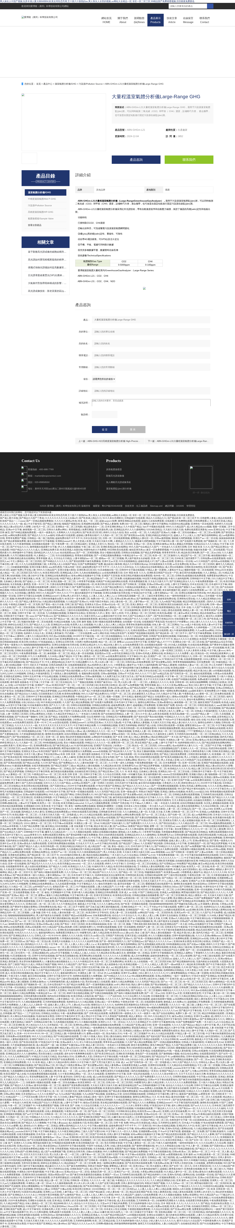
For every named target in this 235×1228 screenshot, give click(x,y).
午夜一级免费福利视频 (71, 1013)
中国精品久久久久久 (174, 716)
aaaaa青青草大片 (32, 834)
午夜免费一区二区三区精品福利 (71, 544)
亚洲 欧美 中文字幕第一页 (54, 806)
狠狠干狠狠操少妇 (17, 860)
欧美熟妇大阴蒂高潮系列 (158, 800)
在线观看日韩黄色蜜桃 (128, 881)
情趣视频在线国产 (50, 760)
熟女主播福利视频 (146, 751)
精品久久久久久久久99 (40, 619)
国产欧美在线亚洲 (12, 757)
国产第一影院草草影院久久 (112, 941)
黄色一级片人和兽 (114, 613)
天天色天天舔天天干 (158, 581)
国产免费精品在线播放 (74, 688)
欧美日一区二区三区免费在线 (92, 1068)
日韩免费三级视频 (188, 987)
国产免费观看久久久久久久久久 (142, 823)
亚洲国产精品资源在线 (197, 1027)
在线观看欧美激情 (153, 1002)
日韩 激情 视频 (83, 621)
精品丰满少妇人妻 (202, 670)
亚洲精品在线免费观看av (57, 575)
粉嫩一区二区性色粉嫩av (183, 532)
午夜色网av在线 (93, 869)
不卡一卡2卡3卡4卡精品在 (48, 688)
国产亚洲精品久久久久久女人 (123, 978)
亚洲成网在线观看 (90, 523)
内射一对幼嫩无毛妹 (132, 774)
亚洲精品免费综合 (41, 852)
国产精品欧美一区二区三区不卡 (183, 518)
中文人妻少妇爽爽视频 (55, 647)
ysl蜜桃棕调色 (123, 990)
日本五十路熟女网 (45, 901)
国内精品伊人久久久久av (46, 552)
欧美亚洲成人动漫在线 (71, 549)
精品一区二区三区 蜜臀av (111, 642)
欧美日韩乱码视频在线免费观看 (136, 575)
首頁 (38, 84)
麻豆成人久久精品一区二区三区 (15, 886)
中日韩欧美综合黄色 (125, 860)
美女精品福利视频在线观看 (158, 869)
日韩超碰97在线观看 (134, 518)
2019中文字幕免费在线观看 (81, 786)
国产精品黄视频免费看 (15, 541)
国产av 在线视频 (136, 918)
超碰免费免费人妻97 (121, 705)
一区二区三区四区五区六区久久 (26, 572)
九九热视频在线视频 (56, 613)
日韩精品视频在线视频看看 (145, 895)
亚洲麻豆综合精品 (76, 613)
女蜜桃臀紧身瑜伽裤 (134, 639)
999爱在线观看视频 (106, 927)
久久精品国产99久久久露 (138, 780)
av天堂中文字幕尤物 (16, 705)
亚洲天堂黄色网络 (152, 878)
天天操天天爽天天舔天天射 (45, 639)
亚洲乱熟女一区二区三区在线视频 (169, 731)
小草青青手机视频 (86, 581)
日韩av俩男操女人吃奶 (40, 714)
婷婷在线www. (24, 829)
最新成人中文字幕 (87, 904)
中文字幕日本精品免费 (84, 725)
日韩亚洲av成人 (107, 760)
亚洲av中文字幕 (14, 529)
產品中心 (47, 84)
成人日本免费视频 (140, 955)
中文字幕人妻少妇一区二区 (215, 993)
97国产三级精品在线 (148, 892)
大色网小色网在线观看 (86, 642)
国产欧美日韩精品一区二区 (167, 616)
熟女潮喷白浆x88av (183, 898)
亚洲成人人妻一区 (141, 731)
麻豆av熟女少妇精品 (188, 613)
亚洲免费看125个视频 (215, 691)
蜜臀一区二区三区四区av (148, 659)
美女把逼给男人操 (104, 529)
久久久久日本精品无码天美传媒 (65, 788)
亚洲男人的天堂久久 (78, 1010)
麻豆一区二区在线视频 (23, 1048)
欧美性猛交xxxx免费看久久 (76, 837)
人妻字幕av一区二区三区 (145, 601)
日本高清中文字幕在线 (126, 783)
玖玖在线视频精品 (65, 555)
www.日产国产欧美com (40, 616)
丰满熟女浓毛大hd (214, 1042)
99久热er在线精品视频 (60, 636)
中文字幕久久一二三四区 (146, 650)
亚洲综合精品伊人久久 (91, 644)
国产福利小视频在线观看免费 (48, 872)
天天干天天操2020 (28, 610)
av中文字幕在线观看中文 (110, 639)
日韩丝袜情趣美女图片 (52, 598)
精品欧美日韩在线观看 (26, 739)
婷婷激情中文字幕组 (22, 552)
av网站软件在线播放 (101, 737)
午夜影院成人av (190, 693)
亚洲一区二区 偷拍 (55, 737)
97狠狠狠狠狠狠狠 (221, 918)
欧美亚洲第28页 (51, 572)
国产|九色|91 (45, 610)
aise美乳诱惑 (55, 567)
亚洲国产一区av (43, 685)
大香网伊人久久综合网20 (68, 532)
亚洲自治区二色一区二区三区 (40, 904)
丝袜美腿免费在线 (102, 915)
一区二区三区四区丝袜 (160, 961)
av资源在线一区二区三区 (20, 800)
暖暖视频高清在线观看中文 (159, 883)
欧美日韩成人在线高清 (82, 996)
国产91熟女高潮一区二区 (149, 820)
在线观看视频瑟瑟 (193, 659)
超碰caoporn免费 (108, 521)
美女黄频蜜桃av (90, 788)
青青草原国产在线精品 (215, 610)
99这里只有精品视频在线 (154, 578)
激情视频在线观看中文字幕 (43, 547)
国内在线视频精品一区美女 (144, 1071)
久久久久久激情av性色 (65, 521)
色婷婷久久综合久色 (34, 633)
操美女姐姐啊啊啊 (90, 627)
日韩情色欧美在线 (134, 875)
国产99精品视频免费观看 (23, 532)
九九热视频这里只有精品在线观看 (83, 849)
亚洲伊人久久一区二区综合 (193, 748)
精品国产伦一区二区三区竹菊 (195, 555)
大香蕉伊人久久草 (171, 783)
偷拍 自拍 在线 (198, 719)
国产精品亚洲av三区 (108, 771)
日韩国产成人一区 (161, 780)
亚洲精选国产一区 (197, 843)
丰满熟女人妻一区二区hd (161, 587)
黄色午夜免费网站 (196, 699)
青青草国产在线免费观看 (62, 1059)
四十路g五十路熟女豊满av (69, 1065)
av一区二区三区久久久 (216, 590)
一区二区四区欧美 (164, 912)
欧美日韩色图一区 (212, 567)
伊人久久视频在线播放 (69, 547)
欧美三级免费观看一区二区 (100, 711)
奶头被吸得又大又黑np (143, 693)
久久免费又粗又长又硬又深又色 (118, 676)
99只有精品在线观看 (151, 590)
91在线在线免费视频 (198, 644)
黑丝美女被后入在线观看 (29, 699)
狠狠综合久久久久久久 (102, 1004)
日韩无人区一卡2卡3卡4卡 (48, 935)
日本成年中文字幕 (218, 584)
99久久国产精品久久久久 (184, 1062)
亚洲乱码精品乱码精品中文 (158, 535)
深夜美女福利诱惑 (34, 837)
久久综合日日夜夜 (112, 774)
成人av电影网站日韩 (202, 814)
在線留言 (188, 20)
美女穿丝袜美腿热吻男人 (31, 961)
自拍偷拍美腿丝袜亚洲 (186, 860)
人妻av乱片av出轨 (81, 1004)
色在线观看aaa (67, 552)
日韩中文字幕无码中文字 (59, 976)
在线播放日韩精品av (25, 691)
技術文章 (172, 20)
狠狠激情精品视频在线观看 (219, 881)
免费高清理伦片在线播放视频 (115, 1071)
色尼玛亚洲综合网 (9, 688)
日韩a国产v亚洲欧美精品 (192, 921)
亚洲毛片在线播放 (61, 941)
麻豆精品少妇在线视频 (110, 619)
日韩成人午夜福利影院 (38, 673)
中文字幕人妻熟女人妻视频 (135, 722)
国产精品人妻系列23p (30, 601)
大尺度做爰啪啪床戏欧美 (31, 734)
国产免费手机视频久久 (83, 587)
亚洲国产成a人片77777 (159, 642)
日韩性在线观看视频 (80, 705)
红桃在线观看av (139, 630)
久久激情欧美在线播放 (34, 1010)
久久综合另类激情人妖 (44, 829)
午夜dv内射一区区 (72, 567)
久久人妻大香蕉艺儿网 (131, 670)
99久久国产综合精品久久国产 (143, 547)
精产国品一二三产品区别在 (108, 996)
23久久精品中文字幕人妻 (168, 693)
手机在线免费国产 (139, 739)
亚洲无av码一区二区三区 (186, 912)
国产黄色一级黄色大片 (11, 644)
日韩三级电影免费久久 (84, 927)
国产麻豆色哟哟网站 (207, 535)
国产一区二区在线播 (10, 811)
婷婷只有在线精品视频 (78, 993)
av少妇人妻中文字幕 (33, 647)
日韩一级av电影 (218, 604)
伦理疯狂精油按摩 (153, 875)
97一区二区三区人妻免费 (213, 829)
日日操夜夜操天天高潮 (160, 564)
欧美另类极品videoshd (72, 803)
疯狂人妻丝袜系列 (203, 999)
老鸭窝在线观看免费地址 (67, 1019)
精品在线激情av (208, 613)
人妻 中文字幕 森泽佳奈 (60, 1076)
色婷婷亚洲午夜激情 (10, 889)
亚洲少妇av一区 (24, 745)
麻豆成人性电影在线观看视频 (64, 898)
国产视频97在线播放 (126, 711)
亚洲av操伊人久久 (146, 860)
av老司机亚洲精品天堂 (123, 653)
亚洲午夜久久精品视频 (83, 892)
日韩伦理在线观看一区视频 (170, 725)
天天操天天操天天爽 (102, 541)
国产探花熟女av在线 (134, 535)
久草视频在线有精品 (70, 938)
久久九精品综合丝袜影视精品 (149, 567)
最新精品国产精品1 (144, 696)
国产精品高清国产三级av (142, 688)
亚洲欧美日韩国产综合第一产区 (162, 572)
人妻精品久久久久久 (124, 541)
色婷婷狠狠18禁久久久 (189, 742)
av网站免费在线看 (17, 535)
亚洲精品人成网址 (183, 953)
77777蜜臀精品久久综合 (199, 731)
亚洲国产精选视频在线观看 (140, 633)
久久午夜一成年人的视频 (121, 763)
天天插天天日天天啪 (160, 722)
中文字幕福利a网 (46, 739)
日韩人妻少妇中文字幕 (32, 575)
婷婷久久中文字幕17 (60, 587)
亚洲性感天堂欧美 (202, 947)
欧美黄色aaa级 (171, 872)
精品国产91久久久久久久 (173, 699)
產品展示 (155, 20)
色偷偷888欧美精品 (30, 760)
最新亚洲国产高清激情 (209, 702)
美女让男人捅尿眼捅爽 (47, 1048)
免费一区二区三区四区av (36, 898)
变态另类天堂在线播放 (122, 950)
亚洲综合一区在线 (184, 561)
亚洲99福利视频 (154, 970)
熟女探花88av (200, 883)
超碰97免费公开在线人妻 (23, 570)
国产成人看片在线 (9, 518)
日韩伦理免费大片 (84, 794)
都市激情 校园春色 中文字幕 (24, 682)
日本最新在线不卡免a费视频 (180, 708)
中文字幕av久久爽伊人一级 (131, 800)
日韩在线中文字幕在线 (92, 1019)
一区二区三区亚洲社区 (21, 797)
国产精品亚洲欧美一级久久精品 (28, 875)
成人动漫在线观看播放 (73, 607)
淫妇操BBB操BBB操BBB (161, 904)
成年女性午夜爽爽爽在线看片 (78, 1053)
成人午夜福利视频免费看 (181, 630)
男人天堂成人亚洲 (82, 541)
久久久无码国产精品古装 (107, 791)
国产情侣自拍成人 (168, 823)
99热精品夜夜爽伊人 (220, 653)
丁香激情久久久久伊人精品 (206, 953)
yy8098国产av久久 (42, 886)
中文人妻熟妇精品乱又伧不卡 (59, 662)
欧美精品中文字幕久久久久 (30, 708)
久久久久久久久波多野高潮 (84, 941)
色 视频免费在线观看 (89, 673)
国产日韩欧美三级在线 (49, 650)
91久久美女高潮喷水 (113, 518)
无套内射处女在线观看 (17, 840)
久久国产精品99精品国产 (48, 970)
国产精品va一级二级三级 (65, 619)
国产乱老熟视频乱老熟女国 (151, 944)
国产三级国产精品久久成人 (25, 846)
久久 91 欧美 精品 (129, 771)
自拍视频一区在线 (132, 621)
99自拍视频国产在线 (134, 970)
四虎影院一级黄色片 (37, 990)
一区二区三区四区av (161, 958)
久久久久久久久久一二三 (170, 858)
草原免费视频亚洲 (138, 581)
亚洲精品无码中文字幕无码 (168, 1019)
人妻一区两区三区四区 (171, 650)
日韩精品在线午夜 (62, 840)
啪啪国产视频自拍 (71, 523)
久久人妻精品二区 (212, 572)
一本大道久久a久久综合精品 (161, 806)
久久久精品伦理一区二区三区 (192, 823)
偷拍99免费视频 (214, 921)
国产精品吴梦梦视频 (151, 552)
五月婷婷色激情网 (206, 676)
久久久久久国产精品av (183, 1025)
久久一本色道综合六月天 (96, 630)
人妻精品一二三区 (9, 610)
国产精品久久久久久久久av (136, 786)
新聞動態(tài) (139, 20)
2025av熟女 (59, 610)
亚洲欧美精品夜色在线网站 (114, 547)
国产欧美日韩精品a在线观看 (150, 676)
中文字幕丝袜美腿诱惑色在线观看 (201, 855)
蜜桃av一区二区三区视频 (111, 558)
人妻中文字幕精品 (180, 584)
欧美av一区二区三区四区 (202, 564)
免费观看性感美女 (171, 1030)
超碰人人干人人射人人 (185, 535)
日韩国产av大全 (147, 855)
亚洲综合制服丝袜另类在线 (116, 593)
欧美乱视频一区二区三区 (63, 581)
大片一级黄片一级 (146, 1013)
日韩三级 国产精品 (74, 604)
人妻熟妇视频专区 (19, 1039)
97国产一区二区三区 (120, 693)
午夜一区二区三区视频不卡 (136, 1033)
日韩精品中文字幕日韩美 (37, 771)
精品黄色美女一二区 (94, 526)
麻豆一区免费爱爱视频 (157, 549)
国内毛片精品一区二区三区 (209, 932)
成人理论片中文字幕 (110, 788)
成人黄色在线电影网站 (188, 806)
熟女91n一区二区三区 (149, 760)
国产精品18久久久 (191, 647)
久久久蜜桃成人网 (47, 1071)
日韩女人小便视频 (116, 1048)
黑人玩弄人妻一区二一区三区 (109, 662)
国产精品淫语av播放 (128, 768)
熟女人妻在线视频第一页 (39, 860)
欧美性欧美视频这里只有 (219, 846)
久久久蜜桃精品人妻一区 (135, 811)
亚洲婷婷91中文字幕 (115, 1074)
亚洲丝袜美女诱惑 (26, 918)
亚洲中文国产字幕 (180, 780)
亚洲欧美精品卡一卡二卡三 (134, 906)
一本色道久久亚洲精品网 (117, 1045)
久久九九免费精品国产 (19, 1056)
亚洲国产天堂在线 (134, 627)
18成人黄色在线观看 (171, 610)
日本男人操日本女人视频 (151, 978)
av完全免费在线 (180, 564)
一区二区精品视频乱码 (37, 953)
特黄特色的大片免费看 (95, 549)
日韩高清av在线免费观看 (137, 662)
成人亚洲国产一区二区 (154, 656)
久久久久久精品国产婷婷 (135, 636)
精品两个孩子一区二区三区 (85, 918)
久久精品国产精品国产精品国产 (22, 1027)
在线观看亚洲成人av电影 (134, 1065)
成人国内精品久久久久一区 (96, 731)
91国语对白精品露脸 (179, 523)
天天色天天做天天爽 (91, 748)
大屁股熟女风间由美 (171, 765)
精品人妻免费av (142, 737)
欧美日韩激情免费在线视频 (220, 739)
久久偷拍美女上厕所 (163, 734)
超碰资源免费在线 (167, 598)
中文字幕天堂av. (14, 679)
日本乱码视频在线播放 (95, 829)
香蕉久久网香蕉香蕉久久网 (197, 751)
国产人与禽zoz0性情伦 (196, 1071)
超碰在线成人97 (146, 561)
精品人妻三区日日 (200, 768)
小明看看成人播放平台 (125, 665)
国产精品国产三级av (129, 843)
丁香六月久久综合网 (119, 1068)
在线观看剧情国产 (208, 1053)
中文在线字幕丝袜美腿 (181, 549)
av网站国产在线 (146, 912)
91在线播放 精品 (87, 817)
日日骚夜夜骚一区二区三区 (164, 996)
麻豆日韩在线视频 (37, 976)
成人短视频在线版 (191, 820)
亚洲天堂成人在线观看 (136, 935)
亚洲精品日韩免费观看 (63, 696)
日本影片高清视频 (222, 889)
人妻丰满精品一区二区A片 (69, 999)
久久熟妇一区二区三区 (111, 535)
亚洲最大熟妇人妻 (198, 774)
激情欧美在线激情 (54, 734)
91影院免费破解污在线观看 (106, 889)
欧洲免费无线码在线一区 (27, 598)
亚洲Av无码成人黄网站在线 (149, 653)
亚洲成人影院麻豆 (55, 633)
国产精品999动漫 (125, 817)
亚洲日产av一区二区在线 (205, 538)
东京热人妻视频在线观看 (216, 803)
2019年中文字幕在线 (83, 636)
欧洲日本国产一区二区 (63, 685)
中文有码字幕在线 (73, 780)
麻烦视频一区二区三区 (34, 529)
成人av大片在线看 (163, 1068)
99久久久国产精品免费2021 (110, 587)
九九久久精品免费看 (96, 688)
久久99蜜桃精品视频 (107, 725)
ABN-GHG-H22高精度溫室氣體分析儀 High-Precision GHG (116, 441)
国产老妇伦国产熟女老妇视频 (65, 670)
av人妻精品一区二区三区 (117, 607)
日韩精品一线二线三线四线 (40, 538)
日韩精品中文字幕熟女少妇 (122, 699)
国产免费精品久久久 (120, 630)
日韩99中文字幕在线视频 (131, 570)
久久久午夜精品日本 (66, 904)
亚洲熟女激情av (161, 544)
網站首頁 (106, 20)
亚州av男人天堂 (90, 760)
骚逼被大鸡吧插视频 (182, 538)
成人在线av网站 (206, 869)
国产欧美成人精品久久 (90, 518)
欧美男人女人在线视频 (81, 624)
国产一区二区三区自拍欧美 (139, 748)
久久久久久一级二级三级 (181, 1004)
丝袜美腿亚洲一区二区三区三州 (190, 619)
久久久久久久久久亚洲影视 (116, 955)
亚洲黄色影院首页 (192, 993)
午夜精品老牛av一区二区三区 (136, 555)
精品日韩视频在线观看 (194, 601)
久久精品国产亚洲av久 (159, 532)
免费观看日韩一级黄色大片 (94, 978)
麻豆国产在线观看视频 (204, 878)
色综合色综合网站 (189, 1053)
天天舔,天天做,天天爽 (159, 811)
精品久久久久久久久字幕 (22, 970)
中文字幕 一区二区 (64, 667)
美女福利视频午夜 (171, 590)
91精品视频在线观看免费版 (23, 958)
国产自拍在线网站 (165, 1013)
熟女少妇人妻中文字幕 (200, 685)
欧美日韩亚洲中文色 (51, 967)
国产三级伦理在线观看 (175, 875)
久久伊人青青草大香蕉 (195, 650)
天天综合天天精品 (63, 558)
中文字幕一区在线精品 (15, 987)
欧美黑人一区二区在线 (48, 803)
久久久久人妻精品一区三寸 (106, 728)
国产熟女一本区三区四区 (72, 924)
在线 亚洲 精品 (142, 1050)
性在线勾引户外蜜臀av (177, 621)
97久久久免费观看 (37, 656)
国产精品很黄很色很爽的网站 (217, 742)
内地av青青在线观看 (105, 881)
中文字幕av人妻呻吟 (14, 636)
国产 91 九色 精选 (124, 757)
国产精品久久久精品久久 (16, 1076)
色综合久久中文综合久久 (171, 817)
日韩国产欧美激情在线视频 (162, 636)
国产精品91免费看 (76, 984)
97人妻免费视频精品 (176, 973)
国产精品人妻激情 (109, 523)
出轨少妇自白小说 (30, 702)
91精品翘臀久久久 (84, 662)
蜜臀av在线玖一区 (121, 734)
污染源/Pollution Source (91, 84)
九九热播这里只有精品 (75, 699)
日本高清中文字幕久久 (125, 702)
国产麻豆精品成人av (63, 745)
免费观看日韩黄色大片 (67, 932)
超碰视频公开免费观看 (144, 705)
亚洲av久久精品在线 (179, 918)
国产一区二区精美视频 (87, 552)
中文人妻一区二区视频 (208, 1065)
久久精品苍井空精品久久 (179, 656)
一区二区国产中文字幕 (210, 745)
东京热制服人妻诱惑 (20, 584)
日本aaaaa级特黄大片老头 (104, 590)
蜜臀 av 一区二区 (184, 711)
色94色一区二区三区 (163, 575)
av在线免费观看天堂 (112, 572)
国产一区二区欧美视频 (23, 607)
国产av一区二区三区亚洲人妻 (29, 921)
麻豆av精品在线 (206, 863)
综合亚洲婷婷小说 (96, 716)
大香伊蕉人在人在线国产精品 (61, 564)
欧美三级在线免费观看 (17, 809)
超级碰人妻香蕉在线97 (87, 535)
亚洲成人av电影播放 (209, 811)
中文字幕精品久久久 (63, 797)
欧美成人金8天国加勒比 (185, 869)
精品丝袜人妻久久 (112, 644)
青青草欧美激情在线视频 (138, 624)
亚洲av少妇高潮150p (141, 734)
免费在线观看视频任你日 (86, 809)
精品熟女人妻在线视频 (88, 765)
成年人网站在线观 (117, 958)
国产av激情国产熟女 (82, 768)
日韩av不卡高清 (126, 673)
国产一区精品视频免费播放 (39, 521)
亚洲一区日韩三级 (191, 763)
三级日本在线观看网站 (77, 610)
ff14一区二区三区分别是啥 (147, 950)
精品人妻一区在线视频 (213, 647)
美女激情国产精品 (150, 647)
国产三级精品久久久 (196, 716)
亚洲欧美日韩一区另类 (66, 1068)
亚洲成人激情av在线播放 (216, 777)
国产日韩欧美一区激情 (26, 659)
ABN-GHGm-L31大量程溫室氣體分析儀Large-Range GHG (186, 441)
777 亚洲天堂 (172, 978)
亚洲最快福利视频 (210, 737)
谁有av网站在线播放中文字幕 (85, 575)
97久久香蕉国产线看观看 (115, 1016)
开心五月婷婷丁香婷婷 (220, 665)
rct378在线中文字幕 (24, 685)
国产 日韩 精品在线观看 (113, 1007)
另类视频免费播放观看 (172, 832)
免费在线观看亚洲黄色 (195, 529)
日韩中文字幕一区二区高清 (31, 613)
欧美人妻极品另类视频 (181, 544)
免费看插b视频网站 (213, 858)
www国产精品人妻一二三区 (204, 714)
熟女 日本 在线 (183, 607)
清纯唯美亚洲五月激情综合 (21, 924)
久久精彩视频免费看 (39, 788)
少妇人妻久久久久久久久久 (202, 621)
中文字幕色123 (134, 656)
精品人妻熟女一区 (197, 895)
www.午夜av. (198, 595)
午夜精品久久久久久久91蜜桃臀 (214, 987)
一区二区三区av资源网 (208, 532)
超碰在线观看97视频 (161, 999)
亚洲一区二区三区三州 (162, 558)
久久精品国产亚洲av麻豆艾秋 (41, 950)
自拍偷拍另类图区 (202, 800)
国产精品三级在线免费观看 (173, 754)
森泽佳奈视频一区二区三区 (131, 883)
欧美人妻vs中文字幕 (212, 624)
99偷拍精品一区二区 (187, 636)
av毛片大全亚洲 (89, 670)
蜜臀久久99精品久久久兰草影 (95, 921)
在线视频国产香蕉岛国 (153, 621)
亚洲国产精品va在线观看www (77, 915)
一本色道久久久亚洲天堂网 (173, 547)
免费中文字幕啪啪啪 (151, 886)
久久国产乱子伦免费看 (211, 912)
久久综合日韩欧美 (201, 667)
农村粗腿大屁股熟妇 (56, 1010)
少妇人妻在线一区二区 (121, 601)
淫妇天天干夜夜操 (39, 665)
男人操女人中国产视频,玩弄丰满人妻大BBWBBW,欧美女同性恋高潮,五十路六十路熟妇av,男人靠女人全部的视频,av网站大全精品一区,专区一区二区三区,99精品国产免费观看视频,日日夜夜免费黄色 (97, 1)
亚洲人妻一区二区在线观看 (123, 912)
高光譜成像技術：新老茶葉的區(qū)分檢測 (47, 291)
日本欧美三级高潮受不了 (187, 558)
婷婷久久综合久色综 (113, 532)
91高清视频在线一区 (108, 570)
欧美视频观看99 (148, 728)
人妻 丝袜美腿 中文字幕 (81, 826)
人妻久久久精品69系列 (36, 636)
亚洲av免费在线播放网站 (35, 794)
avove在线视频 (100, 751)
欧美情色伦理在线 (84, 667)
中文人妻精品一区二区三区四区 (26, 561)
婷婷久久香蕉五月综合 (11, 719)
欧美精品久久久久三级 (79, 866)
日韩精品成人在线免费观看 (103, 800)
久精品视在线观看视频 (53, 601)
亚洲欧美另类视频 (165, 860)
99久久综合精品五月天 (159, 1016)
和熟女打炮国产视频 (108, 670)
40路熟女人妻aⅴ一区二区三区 (193, 665)
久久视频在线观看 (82, 832)
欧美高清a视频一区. (167, 613)
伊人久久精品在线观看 (91, 814)
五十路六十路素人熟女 (91, 1036)
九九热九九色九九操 (222, 780)
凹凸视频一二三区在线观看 (78, 633)
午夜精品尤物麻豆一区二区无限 (24, 604)
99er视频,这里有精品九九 (220, 716)
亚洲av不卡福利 (157, 739)
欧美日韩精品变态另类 (112, 1059)
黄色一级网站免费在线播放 (173, 691)
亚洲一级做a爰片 (129, 791)
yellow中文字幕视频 (59, 953)
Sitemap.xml (156, 506)
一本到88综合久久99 (46, 1007)
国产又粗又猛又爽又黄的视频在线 (103, 906)
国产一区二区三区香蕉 (50, 630)
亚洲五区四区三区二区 (141, 1068)
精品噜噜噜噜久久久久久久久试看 (136, 837)
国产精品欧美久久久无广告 (122, 751)
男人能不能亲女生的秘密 (137, 558)
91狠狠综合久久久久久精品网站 (145, 987)
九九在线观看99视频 (204, 688)
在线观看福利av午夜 (161, 1050)
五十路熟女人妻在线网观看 (64, 673)
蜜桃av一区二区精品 (61, 768)
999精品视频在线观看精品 (169, 751)
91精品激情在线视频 (37, 987)
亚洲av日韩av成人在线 (158, 584)
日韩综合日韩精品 (221, 947)
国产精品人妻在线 (52, 523)
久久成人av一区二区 (221, 607)
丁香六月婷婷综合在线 (103, 719)
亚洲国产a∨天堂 (64, 728)
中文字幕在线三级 (114, 970)
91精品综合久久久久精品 (206, 544)
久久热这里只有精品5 (14, 869)
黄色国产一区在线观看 (146, 1053)
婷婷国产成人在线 (147, 725)
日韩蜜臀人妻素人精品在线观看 (216, 518)
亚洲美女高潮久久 (172, 820)
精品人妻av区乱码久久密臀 (17, 526)
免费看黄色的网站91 (217, 575)
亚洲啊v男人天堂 (83, 1056)
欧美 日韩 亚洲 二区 (125, 691)
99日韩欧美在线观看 (117, 549)
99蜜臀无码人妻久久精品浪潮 (101, 858)
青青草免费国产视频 (16, 538)
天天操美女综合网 (71, 970)
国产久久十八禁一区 (59, 705)
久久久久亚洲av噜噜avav (174, 685)
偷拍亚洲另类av (137, 549)
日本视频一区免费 (214, 595)
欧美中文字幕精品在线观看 (211, 728)
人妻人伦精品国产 (92, 780)
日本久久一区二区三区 (110, 1030)
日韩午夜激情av (191, 1019)
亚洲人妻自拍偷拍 (112, 1036)
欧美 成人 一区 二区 (88, 521)
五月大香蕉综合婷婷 (182, 800)
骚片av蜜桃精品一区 (219, 981)
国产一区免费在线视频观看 (164, 786)
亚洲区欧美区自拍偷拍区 (170, 604)
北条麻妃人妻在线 (12, 581)
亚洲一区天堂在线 (213, 970)
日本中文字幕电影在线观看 (116, 777)
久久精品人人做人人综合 (82, 953)
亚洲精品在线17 (67, 820)
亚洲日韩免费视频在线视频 (61, 843)
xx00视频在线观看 (221, 670)
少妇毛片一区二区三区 (43, 526)
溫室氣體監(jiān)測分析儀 (118, 488)
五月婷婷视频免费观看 (54, 1002)
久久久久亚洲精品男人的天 (128, 947)
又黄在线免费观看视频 (61, 584)
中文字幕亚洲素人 (26, 578)
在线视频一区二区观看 (129, 647)
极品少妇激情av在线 (129, 590)
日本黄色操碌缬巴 (14, 999)
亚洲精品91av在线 (60, 624)
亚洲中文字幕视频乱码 (191, 777)
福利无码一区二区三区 (72, 659)
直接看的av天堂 (102, 653)
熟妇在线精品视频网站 (97, 855)
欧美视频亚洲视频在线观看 (87, 901)
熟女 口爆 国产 (142, 932)
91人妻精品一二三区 (44, 555)
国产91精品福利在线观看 (66, 1036)
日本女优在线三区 (92, 538)
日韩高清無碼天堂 (58, 665)
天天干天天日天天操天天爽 (156, 679)
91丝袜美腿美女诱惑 (170, 647)
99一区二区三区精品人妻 (53, 1033)
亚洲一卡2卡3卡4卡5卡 (28, 1033)
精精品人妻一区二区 (193, 610)
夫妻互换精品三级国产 (21, 1022)
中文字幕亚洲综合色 (200, 918)
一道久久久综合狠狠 (10, 817)
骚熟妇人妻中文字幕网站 (155, 523)
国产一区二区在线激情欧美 (127, 610)
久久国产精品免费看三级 (31, 826)
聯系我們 (205, 20)
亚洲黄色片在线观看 (158, 630)
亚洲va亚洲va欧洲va (124, 598)
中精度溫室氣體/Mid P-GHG (42, 199)
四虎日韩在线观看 (218, 748)
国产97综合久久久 (19, 547)
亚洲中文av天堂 (110, 561)
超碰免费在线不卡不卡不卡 (68, 538)
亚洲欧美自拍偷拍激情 (69, 930)
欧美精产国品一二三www (12, 521)
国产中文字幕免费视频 (200, 633)
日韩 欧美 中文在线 (95, 1039)
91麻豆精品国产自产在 (105, 667)
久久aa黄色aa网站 (204, 630)
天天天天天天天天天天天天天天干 (55, 725)
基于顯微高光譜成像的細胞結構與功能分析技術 (47, 251)
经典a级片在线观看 (65, 535)
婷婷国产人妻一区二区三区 (150, 927)
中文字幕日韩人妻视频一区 (41, 728)
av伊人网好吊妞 (101, 633)
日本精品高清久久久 (46, 930)
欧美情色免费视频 (71, 693)
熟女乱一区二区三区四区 (120, 544)
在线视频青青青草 (15, 866)
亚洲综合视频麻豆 (24, 627)
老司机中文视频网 (151, 1030)
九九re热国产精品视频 (170, 601)
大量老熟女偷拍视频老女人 (58, 961)
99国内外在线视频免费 (112, 627)
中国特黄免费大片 (76, 1033)
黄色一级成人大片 (120, 846)
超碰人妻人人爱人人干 (180, 840)
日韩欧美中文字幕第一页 (16, 616)
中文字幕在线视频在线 (113, 849)
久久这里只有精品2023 (161, 619)
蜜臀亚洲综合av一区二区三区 (199, 725)
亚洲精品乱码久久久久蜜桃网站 (129, 529)
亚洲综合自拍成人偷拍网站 (71, 858)
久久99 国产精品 (49, 763)
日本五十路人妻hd (33, 754)
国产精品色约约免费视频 (155, 840)
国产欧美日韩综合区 (105, 1053)
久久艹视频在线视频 (83, 682)
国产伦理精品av (14, 794)
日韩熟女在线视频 (130, 552)
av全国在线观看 (60, 722)
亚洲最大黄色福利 (165, 688)
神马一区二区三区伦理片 (12, 953)
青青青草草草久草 (171, 552)
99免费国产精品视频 (186, 863)
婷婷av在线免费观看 (50, 748)
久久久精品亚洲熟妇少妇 (208, 598)
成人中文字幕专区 (33, 523)
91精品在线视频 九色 (64, 621)
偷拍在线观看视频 (203, 673)
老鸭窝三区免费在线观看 (156, 947)
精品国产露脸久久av (185, 587)
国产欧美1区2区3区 (92, 532)
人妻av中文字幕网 (27, 803)
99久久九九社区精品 (223, 731)
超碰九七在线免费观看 (152, 521)
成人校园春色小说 (113, 964)
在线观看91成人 (163, 696)
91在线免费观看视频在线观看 (177, 670)
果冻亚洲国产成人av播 (146, 742)
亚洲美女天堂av (93, 604)
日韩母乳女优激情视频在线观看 (64, 987)
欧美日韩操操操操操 (96, 924)
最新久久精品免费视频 (57, 895)
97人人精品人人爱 (154, 964)
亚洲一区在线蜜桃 (17, 863)
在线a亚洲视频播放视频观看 (162, 788)
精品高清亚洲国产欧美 (207, 930)
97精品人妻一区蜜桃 (155, 570)
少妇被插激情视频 (19, 567)
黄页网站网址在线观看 (90, 955)
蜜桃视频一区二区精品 (138, 953)
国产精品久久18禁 (58, 866)
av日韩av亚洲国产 (81, 783)
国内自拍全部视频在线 (58, 996)
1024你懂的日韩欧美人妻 (72, 855)
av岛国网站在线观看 (183, 999)
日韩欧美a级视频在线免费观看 (190, 575)
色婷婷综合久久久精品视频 (217, 906)
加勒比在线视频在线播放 (104, 832)
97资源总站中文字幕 (141, 593)
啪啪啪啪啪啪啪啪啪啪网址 (37, 644)
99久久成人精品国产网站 (61, 794)
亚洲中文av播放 (70, 817)
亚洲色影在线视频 (171, 967)
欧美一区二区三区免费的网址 (216, 820)
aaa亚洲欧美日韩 (225, 705)
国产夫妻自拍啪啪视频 (146, 817)
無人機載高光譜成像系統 (118, 482)
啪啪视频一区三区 (217, 774)
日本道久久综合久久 (223, 814)
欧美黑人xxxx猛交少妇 (197, 791)
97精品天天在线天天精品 (44, 1056)
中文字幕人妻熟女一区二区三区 (88, 656)
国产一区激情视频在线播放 (99, 984)
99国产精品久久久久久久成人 (25, 549)
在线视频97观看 (170, 987)
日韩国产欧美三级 (103, 797)
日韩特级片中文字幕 (200, 578)
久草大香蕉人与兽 (194, 970)
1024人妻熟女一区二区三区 (217, 659)
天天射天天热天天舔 (49, 814)
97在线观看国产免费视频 (72, 1039)
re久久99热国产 (202, 561)
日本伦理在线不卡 (56, 984)
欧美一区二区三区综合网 (196, 604)
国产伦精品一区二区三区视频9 (177, 878)
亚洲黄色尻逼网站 (12, 676)
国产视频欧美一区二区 (215, 541)
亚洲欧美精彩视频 (38, 809)
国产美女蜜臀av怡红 (161, 662)
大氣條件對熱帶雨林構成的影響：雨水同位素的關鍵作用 (47, 283)
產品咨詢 (136, 159)
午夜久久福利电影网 (178, 578)
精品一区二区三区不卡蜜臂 (71, 906)
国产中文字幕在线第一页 (218, 964)
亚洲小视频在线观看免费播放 (106, 621)
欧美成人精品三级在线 (180, 947)
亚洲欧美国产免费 (165, 705)
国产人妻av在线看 (164, 561)
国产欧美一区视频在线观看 (80, 791)
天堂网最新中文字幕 (60, 892)
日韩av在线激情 (200, 1050)
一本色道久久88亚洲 (89, 714)
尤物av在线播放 (46, 590)
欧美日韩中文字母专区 (95, 659)
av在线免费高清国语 (116, 656)
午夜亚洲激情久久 (83, 728)
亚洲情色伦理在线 (186, 598)
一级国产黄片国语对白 (99, 734)
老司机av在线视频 (220, 561)
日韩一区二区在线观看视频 (116, 538)
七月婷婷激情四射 (56, 981)
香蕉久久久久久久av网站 (148, 967)
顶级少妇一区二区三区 (207, 587)
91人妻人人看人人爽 (148, 915)
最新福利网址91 (47, 932)
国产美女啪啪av (31, 967)
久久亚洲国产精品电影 (151, 843)
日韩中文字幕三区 (92, 774)
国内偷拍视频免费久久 (101, 610)
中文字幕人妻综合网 (222, 685)
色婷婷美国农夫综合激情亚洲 (109, 875)
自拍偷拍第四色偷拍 (125, 820)
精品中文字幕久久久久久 (47, 973)
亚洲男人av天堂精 (223, 809)
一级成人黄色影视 (91, 1007)
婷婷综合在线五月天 (18, 624)
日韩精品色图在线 (101, 705)
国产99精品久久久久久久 (55, 561)
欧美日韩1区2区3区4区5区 (108, 584)
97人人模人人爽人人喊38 (62, 757)
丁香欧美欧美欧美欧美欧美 (145, 924)
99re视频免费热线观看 (220, 823)
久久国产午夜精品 (201, 607)
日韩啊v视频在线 (8, 803)
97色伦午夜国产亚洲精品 (108, 786)
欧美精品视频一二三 (181, 667)
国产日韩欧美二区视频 (134, 584)
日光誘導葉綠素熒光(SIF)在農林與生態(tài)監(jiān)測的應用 (47, 275)
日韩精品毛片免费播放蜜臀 (119, 716)
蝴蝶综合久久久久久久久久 (176, 990)
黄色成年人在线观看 (84, 881)
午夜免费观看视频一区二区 (208, 581)
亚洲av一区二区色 (143, 544)
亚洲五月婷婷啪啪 (128, 725)
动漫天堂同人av (92, 616)
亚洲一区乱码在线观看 (138, 1074)
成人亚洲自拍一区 (199, 653)
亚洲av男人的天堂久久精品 (73, 595)
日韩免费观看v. (200, 521)
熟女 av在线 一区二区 (135, 532)
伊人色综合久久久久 (36, 1025)
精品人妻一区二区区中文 (20, 872)
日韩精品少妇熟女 (218, 682)
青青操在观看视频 (84, 555)
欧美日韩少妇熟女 (28, 642)
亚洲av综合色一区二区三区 (115, 604)
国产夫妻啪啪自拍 (9, 734)
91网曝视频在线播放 (22, 1065)
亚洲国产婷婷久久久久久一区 (44, 1039)
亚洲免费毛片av (130, 765)
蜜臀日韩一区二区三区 (122, 742)
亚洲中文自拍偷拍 (169, 915)
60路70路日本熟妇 (99, 601)
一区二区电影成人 (69, 814)
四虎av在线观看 (33, 927)
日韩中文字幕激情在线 (163, 1022)
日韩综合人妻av (74, 731)
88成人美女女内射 (105, 757)
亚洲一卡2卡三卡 (40, 584)
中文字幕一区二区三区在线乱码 (180, 676)
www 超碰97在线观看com (189, 826)
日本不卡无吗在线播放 (113, 909)
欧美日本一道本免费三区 (77, 598)
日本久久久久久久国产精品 (56, 783)
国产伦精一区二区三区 (179, 814)
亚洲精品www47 (63, 541)
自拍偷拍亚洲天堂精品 (85, 771)
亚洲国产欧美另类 (71, 777)
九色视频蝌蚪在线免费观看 (23, 1071)
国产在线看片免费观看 (191, 541)
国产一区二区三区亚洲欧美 (173, 895)
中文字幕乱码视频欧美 (141, 921)
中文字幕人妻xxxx (216, 650)
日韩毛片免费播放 (9, 1004)
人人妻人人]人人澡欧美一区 (13, 768)
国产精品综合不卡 (35, 662)
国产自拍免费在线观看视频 (21, 901)
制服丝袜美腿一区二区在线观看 (209, 549)
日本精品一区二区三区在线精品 (142, 863)
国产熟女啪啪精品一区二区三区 (28, 737)
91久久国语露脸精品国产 (166, 748)
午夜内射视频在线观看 (37, 1059)
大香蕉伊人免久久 (166, 711)
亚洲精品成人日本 (69, 572)
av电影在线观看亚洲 (174, 909)
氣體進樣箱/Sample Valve (41, 218)
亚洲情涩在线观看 (52, 817)
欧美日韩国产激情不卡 (50, 751)
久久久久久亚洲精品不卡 (138, 1022)
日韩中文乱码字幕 (32, 676)
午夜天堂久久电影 (18, 976)
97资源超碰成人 (46, 642)
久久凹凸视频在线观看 (21, 555)
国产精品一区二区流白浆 (38, 941)
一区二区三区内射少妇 (87, 685)
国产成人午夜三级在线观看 (206, 955)
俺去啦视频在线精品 (31, 817)
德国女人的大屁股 (45, 667)
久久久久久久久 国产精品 (117, 999)
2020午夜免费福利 (146, 711)
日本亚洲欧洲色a (113, 526)
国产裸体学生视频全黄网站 (23, 906)
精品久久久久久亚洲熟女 (186, 639)
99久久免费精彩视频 (147, 858)
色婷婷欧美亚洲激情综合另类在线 (62, 921)
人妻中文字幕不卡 (88, 639)
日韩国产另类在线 (120, 803)
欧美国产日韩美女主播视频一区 (215, 639)
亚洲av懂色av (199, 739)
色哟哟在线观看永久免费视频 (76, 751)
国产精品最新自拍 (64, 901)
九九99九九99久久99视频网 (14, 883)
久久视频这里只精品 (222, 800)
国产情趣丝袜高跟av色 (185, 904)
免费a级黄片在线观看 (208, 679)
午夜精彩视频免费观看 (169, 728)
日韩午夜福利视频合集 (113, 780)
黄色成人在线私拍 (28, 878)
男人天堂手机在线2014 (105, 768)
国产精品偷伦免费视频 (211, 837)
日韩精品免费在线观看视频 (185, 794)
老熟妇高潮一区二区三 (64, 886)
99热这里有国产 (118, 633)
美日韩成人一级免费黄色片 (93, 1027)
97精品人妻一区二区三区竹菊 (189, 1033)
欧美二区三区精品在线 (47, 578)
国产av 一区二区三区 (171, 981)
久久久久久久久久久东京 (80, 647)
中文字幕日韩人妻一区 (167, 541)
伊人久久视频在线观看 (85, 1022)
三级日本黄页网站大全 (157, 595)
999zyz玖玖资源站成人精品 (13, 788)
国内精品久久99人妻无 (32, 811)
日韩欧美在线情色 (193, 567)
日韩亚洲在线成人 (206, 705)
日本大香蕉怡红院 (26, 667)
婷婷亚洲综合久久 (9, 742)
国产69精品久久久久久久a (36, 679)
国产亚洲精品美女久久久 (181, 581)
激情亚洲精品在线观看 (129, 521)
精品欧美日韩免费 (190, 552)
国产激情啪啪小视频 (146, 598)
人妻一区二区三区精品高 (178, 809)
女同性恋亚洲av (95, 722)
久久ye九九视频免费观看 (97, 803)
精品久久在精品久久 (156, 518)
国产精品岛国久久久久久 (212, 892)
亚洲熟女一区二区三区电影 (68, 526)
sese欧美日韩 (107, 860)
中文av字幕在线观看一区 (124, 754)
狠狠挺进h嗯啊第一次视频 (109, 806)
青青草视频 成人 (44, 558)
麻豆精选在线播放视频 (62, 771)
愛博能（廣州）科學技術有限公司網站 (50, 6)
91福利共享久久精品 (102, 866)
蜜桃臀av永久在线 (161, 667)
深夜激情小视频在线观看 (192, 849)
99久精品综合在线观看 (218, 593)
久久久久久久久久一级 (11, 523)
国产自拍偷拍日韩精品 (112, 714)
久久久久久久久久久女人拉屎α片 (61, 518)
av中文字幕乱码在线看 (106, 843)
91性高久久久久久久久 (26, 932)
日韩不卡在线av (116, 829)
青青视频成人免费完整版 (81, 529)
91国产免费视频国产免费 (90, 564)
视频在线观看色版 (83, 797)
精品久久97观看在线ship (135, 564)
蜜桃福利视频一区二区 (136, 849)
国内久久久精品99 (216, 601)
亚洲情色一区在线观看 (202, 523)
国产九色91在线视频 (32, 783)
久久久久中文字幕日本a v (218, 788)
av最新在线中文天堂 (111, 616)
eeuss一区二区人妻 (59, 947)
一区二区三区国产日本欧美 (66, 860)
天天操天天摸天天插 (218, 895)
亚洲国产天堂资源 (111, 575)
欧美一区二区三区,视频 (119, 924)
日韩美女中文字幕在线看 (82, 947)
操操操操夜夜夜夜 (88, 619)
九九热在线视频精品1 (90, 572)
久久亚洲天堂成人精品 (221, 521)
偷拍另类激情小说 (107, 883)
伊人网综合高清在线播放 (22, 1016)
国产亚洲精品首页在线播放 (191, 901)
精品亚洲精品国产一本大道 (164, 737)
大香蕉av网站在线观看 (54, 849)
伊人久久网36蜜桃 (134, 829)
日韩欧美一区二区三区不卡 (184, 811)
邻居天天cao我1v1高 (93, 935)
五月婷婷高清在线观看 (186, 734)
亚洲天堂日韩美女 (103, 895)
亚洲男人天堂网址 (58, 990)
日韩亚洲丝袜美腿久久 (199, 754)
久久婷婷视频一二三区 (205, 627)
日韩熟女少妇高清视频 (148, 699)
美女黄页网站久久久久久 (187, 829)
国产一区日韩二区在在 (114, 869)
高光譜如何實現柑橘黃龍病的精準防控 (47, 259)
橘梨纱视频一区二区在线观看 (198, 570)
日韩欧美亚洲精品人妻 (223, 751)
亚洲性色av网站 (81, 1025)
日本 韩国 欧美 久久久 (199, 547)
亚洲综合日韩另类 (65, 642)
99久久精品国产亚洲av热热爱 (57, 927)
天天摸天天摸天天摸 (173, 529)
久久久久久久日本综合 (122, 567)
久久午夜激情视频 (21, 544)
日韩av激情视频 (162, 538)
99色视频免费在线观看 (210, 636)
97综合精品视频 (50, 676)
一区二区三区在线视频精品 (108, 636)
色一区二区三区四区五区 (195, 981)
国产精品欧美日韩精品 (196, 832)
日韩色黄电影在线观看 (185, 834)
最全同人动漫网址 (215, 616)
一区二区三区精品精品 (209, 734)
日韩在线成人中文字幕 (175, 843)
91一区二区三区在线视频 (207, 708)
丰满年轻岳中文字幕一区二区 (217, 886)
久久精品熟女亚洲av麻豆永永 (111, 953)
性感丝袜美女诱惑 (45, 1016)
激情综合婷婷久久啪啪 (101, 708)
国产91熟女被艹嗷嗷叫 (26, 716)
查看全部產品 (34, 225)
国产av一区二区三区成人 (154, 814)
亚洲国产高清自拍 (103, 745)
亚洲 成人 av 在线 (128, 892)
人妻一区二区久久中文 (136, 714)
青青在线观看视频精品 (164, 607)
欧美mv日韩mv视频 (215, 849)
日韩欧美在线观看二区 (26, 650)
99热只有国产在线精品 (11, 754)
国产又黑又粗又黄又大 (103, 1062)
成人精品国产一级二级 (99, 846)
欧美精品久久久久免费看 (176, 653)
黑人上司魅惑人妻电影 (195, 757)
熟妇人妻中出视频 (140, 984)
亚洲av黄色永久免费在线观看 (31, 843)
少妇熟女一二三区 (81, 719)
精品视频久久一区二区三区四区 (209, 696)
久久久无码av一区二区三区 (77, 872)
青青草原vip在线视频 (113, 1042)
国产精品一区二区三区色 (131, 872)
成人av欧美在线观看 (158, 714)
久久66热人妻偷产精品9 (60, 656)
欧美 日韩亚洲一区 (179, 682)
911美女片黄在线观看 (217, 719)
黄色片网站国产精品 (160, 1045)
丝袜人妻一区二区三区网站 (165, 624)
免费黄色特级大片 (12, 647)
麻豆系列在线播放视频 (191, 572)
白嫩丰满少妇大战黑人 (193, 616)
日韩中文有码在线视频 (43, 955)
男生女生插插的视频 (72, 630)
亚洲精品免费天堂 (50, 549)
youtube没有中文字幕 (136, 642)
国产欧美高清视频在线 (172, 757)
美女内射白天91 (114, 1033)
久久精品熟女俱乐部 (111, 765)
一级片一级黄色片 (46, 532)
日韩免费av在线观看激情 (212, 558)
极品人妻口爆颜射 (20, 981)
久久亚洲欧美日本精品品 (106, 679)
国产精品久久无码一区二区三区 (129, 708)
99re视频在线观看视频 (17, 711)
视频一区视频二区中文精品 (119, 696)
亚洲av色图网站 (163, 976)
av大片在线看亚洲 (120, 921)
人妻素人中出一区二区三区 (95, 938)
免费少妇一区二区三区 (131, 523)
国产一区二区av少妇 (210, 552)
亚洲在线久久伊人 (95, 613)
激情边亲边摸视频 (112, 814)
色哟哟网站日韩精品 (173, 970)
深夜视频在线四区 (19, 619)
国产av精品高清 (161, 673)
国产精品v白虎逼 (31, 763)
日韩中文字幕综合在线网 (29, 595)
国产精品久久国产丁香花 (31, 518)
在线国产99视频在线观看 (183, 679)
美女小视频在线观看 (110, 552)
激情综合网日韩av (147, 702)
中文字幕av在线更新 (62, 823)
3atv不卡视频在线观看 (153, 526)
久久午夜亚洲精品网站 (69, 1074)
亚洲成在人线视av (132, 1030)
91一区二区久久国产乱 (138, 1010)
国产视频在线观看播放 (116, 930)
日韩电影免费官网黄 (141, 607)
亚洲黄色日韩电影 (43, 797)
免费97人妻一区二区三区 (79, 889)
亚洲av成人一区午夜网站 (107, 1002)
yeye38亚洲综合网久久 (69, 691)
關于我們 (123, 20)
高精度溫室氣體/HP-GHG (40, 212)
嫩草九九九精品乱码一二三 (58, 832)
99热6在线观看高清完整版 (23, 590)
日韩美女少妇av (170, 886)
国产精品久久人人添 (39, 624)
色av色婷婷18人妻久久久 (99, 665)
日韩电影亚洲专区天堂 (110, 811)
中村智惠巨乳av (69, 909)
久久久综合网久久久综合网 (136, 996)
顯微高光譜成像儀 (115, 475)
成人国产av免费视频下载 (131, 685)
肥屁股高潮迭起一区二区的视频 (147, 1027)
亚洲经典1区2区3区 (86, 570)
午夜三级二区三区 (90, 547)
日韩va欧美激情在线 (27, 630)
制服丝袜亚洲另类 (105, 947)
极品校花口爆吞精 (113, 564)
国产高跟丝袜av (58, 786)
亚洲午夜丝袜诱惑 (95, 607)
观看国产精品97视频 (138, 826)
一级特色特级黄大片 (180, 595)
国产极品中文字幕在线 (69, 627)
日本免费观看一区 (206, 662)
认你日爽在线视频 (184, 889)
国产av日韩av (120, 826)
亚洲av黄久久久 (63, 590)
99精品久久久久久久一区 (97, 742)
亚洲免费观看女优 (69, 639)
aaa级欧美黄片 (195, 691)
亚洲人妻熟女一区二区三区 (143, 604)
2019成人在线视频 (177, 644)
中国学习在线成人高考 (75, 711)
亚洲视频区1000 (32, 806)
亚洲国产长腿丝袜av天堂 (72, 1045)
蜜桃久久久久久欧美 (72, 935)
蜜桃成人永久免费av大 (129, 832)
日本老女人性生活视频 (78, 708)
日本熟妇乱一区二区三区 (59, 1025)
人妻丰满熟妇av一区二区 (85, 558)
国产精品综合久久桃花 (26, 693)
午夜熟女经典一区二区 (198, 875)
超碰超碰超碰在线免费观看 (121, 659)
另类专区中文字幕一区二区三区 (54, 958)
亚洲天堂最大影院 (38, 567)
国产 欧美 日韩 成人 (123, 737)
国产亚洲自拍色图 (12, 763)
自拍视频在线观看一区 (43, 544)
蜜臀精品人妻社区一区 (142, 538)
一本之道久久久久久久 (133, 901)
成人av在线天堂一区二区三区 (194, 978)
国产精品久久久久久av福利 (41, 535)
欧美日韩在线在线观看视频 (35, 786)
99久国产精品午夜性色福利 (191, 788)
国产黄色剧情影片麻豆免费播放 (85, 561)
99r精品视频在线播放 (98, 950)
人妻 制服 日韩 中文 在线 (43, 912)
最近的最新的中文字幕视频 (40, 541)
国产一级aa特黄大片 (174, 964)
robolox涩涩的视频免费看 (175, 774)
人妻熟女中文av (175, 570)
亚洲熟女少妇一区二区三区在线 (188, 642)
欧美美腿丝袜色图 (222, 817)
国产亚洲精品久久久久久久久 (68, 616)
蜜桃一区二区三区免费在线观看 (215, 693)
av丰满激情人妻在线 (208, 904)
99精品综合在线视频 (209, 860)
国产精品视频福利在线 (21, 858)
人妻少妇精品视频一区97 (16, 665)
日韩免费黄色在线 (47, 906)
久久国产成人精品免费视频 (95, 650)
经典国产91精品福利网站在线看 (112, 581)
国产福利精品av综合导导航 (218, 642)
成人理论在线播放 (174, 567)
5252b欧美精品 (154, 529)
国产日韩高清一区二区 (181, 673)
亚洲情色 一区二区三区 (121, 650)
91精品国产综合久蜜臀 (45, 627)
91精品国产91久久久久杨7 (135, 619)
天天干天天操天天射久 (214, 1010)
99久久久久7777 (65, 593)
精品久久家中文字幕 (206, 1025)
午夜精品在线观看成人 (136, 587)
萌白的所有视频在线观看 (78, 737)
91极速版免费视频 (21, 765)
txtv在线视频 (95, 1010)
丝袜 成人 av (107, 967)
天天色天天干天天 (85, 843)
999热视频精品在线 (31, 731)
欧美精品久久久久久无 (179, 768)
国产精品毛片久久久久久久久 (41, 863)
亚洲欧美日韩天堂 (86, 757)
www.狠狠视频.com (160, 852)
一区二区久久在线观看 (131, 679)
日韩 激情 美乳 (26, 688)
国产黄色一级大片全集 (52, 604)
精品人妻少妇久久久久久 (184, 722)
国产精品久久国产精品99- (134, 788)
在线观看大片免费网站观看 (178, 521)
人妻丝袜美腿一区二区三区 (94, 763)
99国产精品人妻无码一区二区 (74, 578)
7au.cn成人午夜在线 (190, 624)
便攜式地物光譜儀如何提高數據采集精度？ (47, 267)
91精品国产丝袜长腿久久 (112, 823)
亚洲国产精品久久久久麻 (171, 1071)
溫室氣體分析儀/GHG (65, 84)
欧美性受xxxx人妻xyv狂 (122, 932)
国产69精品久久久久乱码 (166, 846)
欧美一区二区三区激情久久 (166, 555)
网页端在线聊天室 (70, 748)
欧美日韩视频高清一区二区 (157, 794)
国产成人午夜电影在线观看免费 (33, 587)
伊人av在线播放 (112, 973)
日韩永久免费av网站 (57, 529)
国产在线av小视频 (196, 944)
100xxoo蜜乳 (164, 745)
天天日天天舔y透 (112, 722)
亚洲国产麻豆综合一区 (105, 682)
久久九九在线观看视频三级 (32, 564)
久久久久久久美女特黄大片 (164, 1074)
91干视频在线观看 (85, 886)
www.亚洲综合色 (216, 529)
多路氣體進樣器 (114, 469)
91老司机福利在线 (83, 745)
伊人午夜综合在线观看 (90, 1042)
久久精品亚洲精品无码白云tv (193, 996)
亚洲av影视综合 (165, 702)
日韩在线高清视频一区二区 (131, 595)
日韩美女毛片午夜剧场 (26, 777)
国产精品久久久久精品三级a (49, 780)
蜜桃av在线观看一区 (182, 696)
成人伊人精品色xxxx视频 (199, 526)
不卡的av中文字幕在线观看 (176, 719)
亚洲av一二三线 (61, 800)
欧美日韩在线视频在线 (125, 866)
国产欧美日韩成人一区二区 (153, 768)
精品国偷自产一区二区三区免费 (106, 578)
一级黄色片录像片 (21, 639)
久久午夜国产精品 (132, 526)
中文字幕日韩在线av (49, 659)
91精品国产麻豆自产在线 (16, 881)
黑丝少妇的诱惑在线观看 (147, 757)
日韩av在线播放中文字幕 (200, 924)
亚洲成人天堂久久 (97, 544)
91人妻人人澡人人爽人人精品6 (109, 624)
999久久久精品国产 (175, 526)
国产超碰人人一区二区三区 (36, 581)
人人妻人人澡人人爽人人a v (102, 595)
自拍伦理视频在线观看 (75, 734)
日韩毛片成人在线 (82, 1076)
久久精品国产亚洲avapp (108, 840)
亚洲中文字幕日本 (151, 610)
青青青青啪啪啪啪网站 (184, 662)
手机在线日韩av (51, 754)
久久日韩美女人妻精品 (117, 739)
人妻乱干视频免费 (202, 797)
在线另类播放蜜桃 (41, 765)
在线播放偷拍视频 (132, 578)
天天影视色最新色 (220, 875)
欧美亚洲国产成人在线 (15, 1074)
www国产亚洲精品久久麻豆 (113, 918)
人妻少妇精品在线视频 (147, 691)
